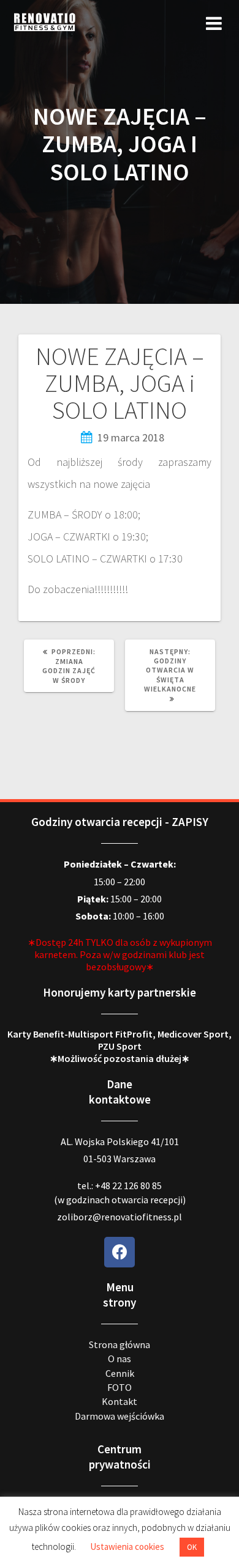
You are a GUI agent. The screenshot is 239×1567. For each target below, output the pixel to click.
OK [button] (192, 1547)
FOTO (119, 1387)
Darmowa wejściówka (119, 1416)
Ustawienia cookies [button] (127, 1546)
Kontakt (119, 1401)
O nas (119, 1358)
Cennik (119, 1373)
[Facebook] (119, 1252)
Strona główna (119, 1344)
